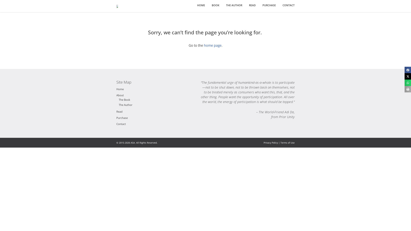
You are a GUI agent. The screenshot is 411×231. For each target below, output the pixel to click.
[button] (408, 70)
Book (215, 5)
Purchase (269, 5)
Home (201, 5)
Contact (289, 5)
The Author (234, 5)
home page (213, 45)
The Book (124, 100)
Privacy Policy (271, 142)
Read (252, 5)
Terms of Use (287, 142)
